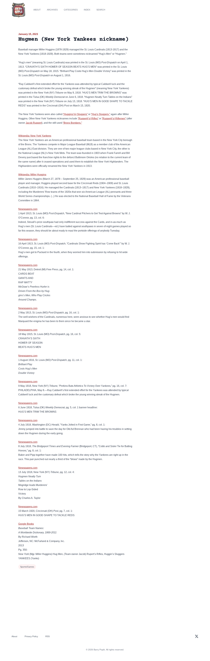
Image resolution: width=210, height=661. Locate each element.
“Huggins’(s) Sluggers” (75, 114)
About (37, 9)
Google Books (26, 524)
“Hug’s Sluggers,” (100, 114)
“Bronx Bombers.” (72, 123)
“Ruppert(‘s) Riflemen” (114, 118)
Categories (71, 9)
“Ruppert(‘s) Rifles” (88, 118)
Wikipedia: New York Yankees (34, 135)
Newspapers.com (27, 209)
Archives (52, 9)
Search (100, 9)
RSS (47, 636)
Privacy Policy (31, 636)
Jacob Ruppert (34, 123)
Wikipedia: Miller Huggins (32, 174)
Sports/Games (27, 567)
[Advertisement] (164, 56)
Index (87, 9)
